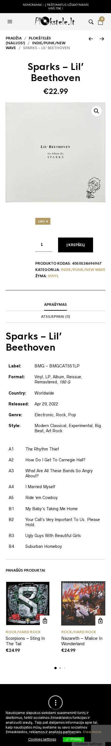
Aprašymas (55, 304)
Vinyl (53, 276)
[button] (10, 21)
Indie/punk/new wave (83, 270)
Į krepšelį (76, 245)
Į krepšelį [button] (45, 621)
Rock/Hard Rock (23, 632)
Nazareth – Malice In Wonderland (81, 641)
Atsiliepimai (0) (55, 316)
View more (92, 732)
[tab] (55, 305)
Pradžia (14, 38)
